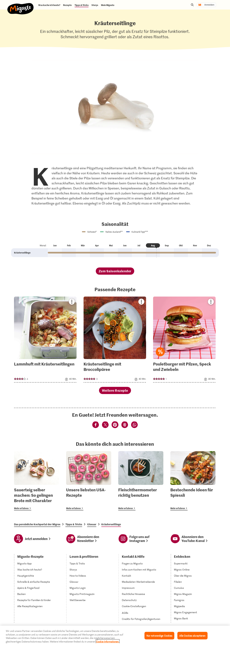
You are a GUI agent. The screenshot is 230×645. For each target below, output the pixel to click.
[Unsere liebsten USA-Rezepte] (88, 480)
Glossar (91, 524)
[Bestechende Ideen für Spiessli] (192, 480)
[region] (115, 635)
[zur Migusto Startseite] (20, 5)
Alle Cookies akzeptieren (192, 635)
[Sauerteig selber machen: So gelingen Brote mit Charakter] (36, 480)
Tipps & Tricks (73, 524)
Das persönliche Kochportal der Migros (37, 524)
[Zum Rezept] (45, 340)
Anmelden (209, 5)
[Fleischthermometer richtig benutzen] (140, 480)
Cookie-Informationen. (107, 641)
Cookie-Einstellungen (134, 606)
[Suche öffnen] (192, 4)
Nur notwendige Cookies (159, 635)
